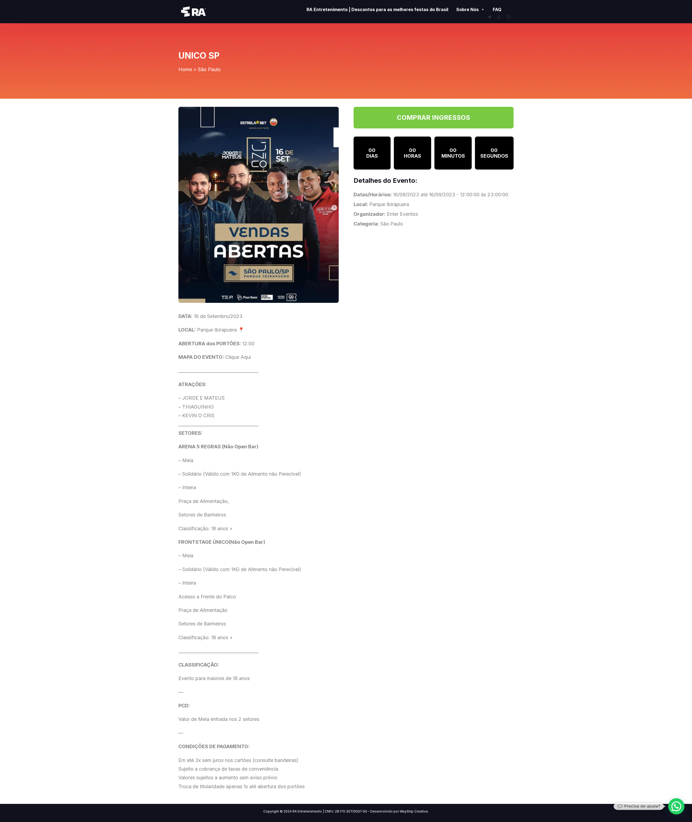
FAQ (497, 9)
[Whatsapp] (499, 17)
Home (185, 69)
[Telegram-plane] (489, 17)
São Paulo (209, 69)
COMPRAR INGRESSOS (433, 117)
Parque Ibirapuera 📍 (220, 330)
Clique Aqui (238, 357)
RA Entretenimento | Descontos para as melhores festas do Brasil (377, 9)
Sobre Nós (467, 9)
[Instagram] (509, 17)
